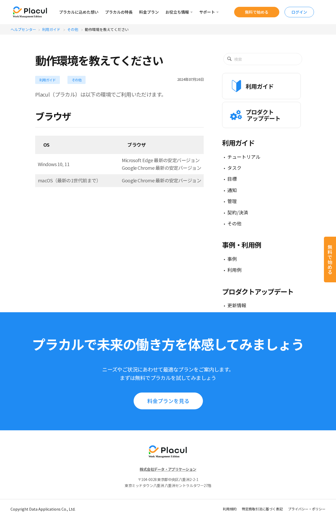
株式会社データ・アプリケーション (168, 469)
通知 (232, 190)
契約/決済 (237, 212)
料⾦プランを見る (168, 401)
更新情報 (236, 305)
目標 (232, 178)
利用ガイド (51, 29)
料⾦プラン (149, 12)
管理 (232, 201)
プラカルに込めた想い (78, 12)
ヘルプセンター (23, 29)
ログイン (299, 12)
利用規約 (230, 508)
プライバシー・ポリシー (307, 508)
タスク (234, 167)
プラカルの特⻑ (119, 12)
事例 (232, 258)
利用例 (234, 269)
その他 (73, 29)
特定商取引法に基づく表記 (262, 508)
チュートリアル (243, 156)
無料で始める (257, 12)
